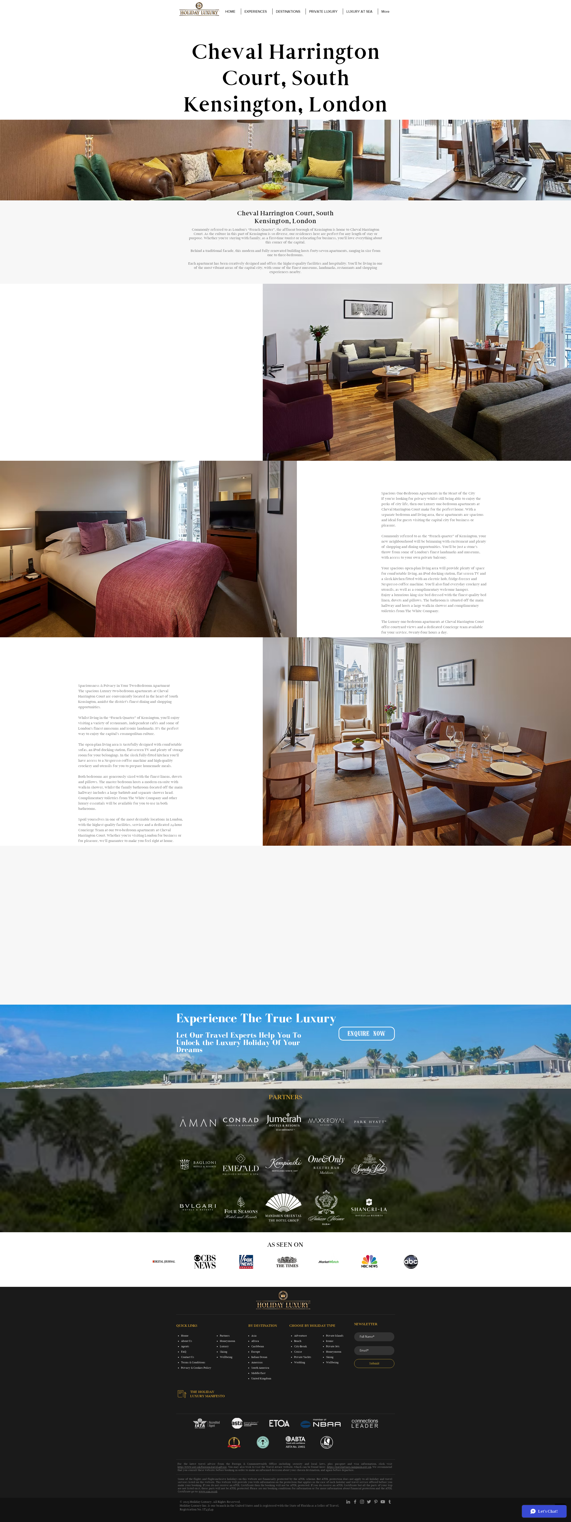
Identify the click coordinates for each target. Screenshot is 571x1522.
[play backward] (157, 1261)
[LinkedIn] (348, 1501)
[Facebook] (355, 1501)
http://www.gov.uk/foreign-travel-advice (202, 1467)
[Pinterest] (376, 1501)
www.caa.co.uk (208, 1491)
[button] (324, 11)
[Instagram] (362, 1501)
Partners (225, 1335)
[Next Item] (382, 1164)
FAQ (183, 1351)
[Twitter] (369, 1501)
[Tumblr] (389, 1501)
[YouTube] (382, 1501)
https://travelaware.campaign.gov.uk (349, 1467)
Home (184, 1335)
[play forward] (416, 1261)
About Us (186, 1341)
